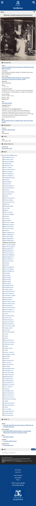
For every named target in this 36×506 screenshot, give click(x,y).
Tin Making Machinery (9, 177)
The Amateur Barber (9, 332)
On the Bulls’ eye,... (9, 370)
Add (33, 449)
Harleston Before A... (9, 186)
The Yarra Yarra (8, 362)
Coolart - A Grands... (9, 352)
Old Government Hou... (10, 307)
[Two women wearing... (10, 244)
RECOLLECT (4, 461)
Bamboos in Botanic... (9, 385)
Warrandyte (7, 273)
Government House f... (10, 291)
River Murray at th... (9, 159)
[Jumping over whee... (9, 354)
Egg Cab (6, 210)
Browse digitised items (8, 120)
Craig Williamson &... (9, 391)
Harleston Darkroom (9, 403)
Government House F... (10, 169)
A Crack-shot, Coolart (9, 326)
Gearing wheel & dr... (9, 411)
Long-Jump (7, 330)
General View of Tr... (9, 382)
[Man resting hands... (9, 267)
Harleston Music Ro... (9, 188)
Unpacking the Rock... (9, 368)
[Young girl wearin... (9, 285)
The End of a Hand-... (9, 228)
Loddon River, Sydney (9, 295)
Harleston (6, 179)
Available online (19, 120)
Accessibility (18, 477)
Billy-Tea (6, 196)
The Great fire (7, 409)
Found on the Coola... (9, 342)
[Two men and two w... (9, 198)
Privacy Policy (4, 457)
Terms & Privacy (18, 475)
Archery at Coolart (9, 322)
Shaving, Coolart (8, 328)
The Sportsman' (8, 194)
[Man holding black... (9, 240)
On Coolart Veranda (9, 316)
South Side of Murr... (9, 372)
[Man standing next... (9, 271)
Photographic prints (8, 445)
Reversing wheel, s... (9, 393)
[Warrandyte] (7, 277)
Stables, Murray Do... (9, 374)
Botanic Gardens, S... (9, 309)
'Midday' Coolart (8, 348)
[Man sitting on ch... (9, 259)
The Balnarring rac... (9, 378)
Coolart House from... (9, 202)
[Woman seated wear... (10, 242)
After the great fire (9, 360)
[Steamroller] (7, 220)
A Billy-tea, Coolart (9, 344)
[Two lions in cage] (9, 222)
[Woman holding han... (9, 255)
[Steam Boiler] (7, 182)
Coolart (6, 313)
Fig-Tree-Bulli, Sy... (8, 297)
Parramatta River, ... (9, 305)
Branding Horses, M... (9, 157)
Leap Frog (6, 208)
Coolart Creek (7, 318)
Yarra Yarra (7, 218)
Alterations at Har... (9, 165)
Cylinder (6, 401)
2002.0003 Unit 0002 (8, 437)
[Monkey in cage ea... (9, 224)
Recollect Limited (20, 461)
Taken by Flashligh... (9, 161)
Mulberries (7, 204)
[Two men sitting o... (9, 269)
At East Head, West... (9, 192)
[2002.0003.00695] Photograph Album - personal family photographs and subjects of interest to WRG (17, 431)
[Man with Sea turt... (9, 340)
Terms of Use (9, 457)
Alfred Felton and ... (9, 320)
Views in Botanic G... (9, 173)
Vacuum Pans (7, 184)
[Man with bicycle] (8, 226)
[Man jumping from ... (9, 238)
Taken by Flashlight (9, 214)
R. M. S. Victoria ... (8, 387)
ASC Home (18, 470)
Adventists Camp (8, 236)
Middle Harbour (8, 299)
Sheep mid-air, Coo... (9, 311)
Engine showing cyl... (9, 405)
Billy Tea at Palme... (9, 200)
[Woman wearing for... (9, 246)
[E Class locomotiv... (9, 253)
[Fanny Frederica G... (9, 395)
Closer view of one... (9, 397)
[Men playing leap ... (9, 206)
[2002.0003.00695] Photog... (11, 155)
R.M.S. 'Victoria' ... (8, 167)
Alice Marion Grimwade (10, 399)
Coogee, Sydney (8, 289)
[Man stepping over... (9, 232)
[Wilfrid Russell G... (9, 376)
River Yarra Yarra (8, 212)
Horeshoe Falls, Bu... (9, 293)
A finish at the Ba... (8, 413)
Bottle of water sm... (9, 324)
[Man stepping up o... (9, 234)
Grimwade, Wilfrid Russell (9, 441)
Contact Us (18, 472)
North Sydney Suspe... (9, 301)
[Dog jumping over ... (9, 249)
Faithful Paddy (7, 163)
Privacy (18, 480)
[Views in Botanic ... (9, 171)
